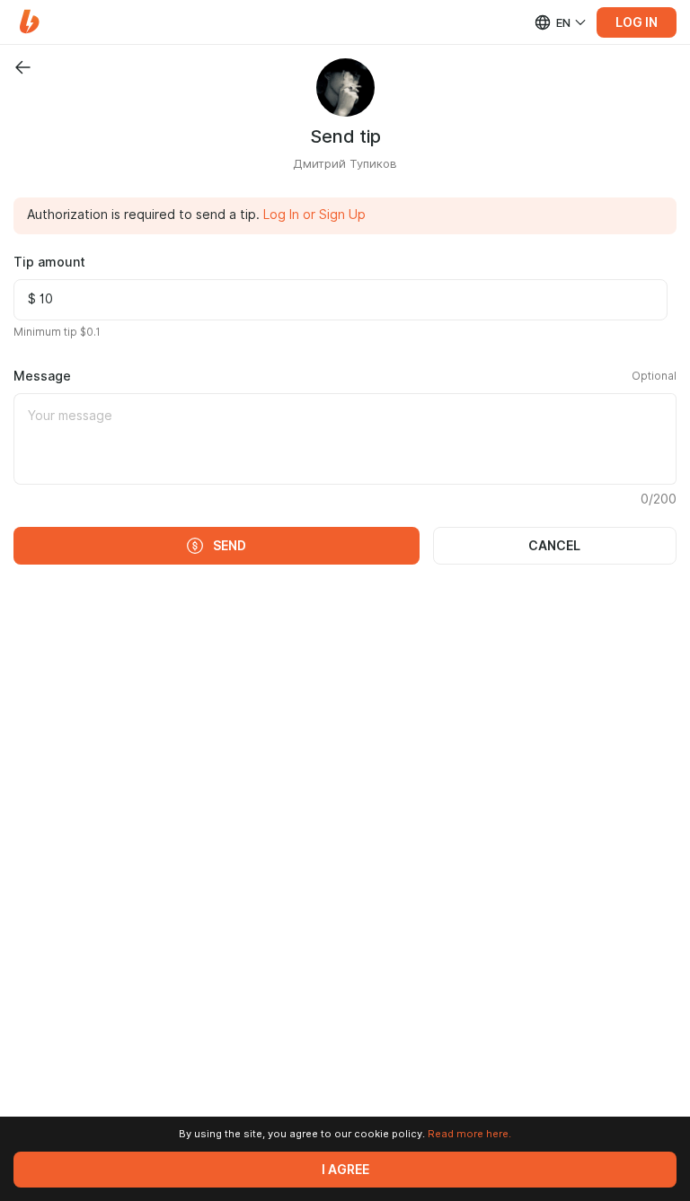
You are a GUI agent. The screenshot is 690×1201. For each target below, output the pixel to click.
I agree (345, 1169)
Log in (636, 22)
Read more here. (469, 1133)
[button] (29, 22)
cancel (554, 546)
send (229, 546)
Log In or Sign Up (314, 214)
